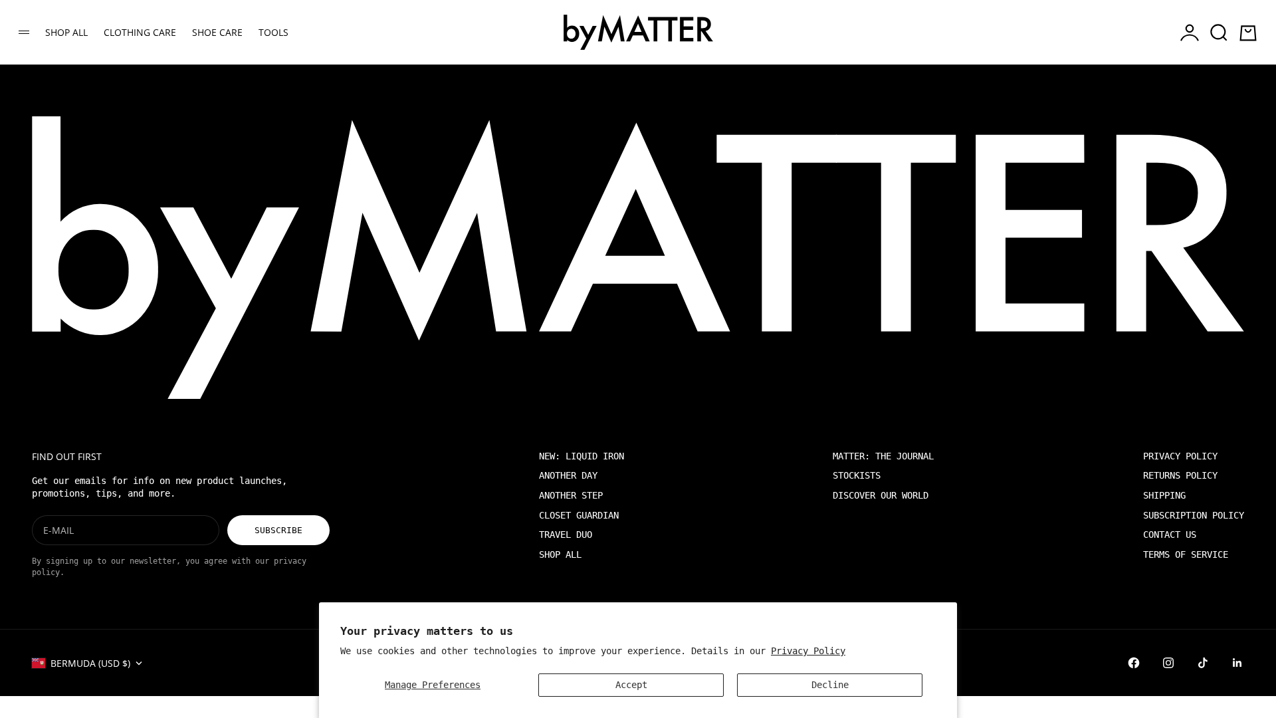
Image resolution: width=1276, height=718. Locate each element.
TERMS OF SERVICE (1185, 554)
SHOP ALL (560, 554)
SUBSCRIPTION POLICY (1193, 515)
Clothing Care (140, 32)
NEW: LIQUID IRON (581, 456)
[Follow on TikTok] (1203, 662)
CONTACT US (1169, 534)
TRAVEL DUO (565, 534)
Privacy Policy (808, 651)
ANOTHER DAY (568, 475)
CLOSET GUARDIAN (579, 515)
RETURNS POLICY (1180, 475)
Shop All (66, 32)
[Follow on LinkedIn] (1237, 662)
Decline (830, 684)
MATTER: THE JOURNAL (883, 456)
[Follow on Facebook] (1133, 662)
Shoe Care (217, 32)
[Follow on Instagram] (1168, 662)
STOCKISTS (857, 475)
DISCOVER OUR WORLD (880, 495)
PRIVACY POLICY (1180, 456)
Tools (273, 32)
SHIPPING (1164, 495)
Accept (631, 684)
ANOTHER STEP (571, 495)
